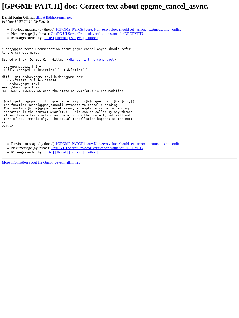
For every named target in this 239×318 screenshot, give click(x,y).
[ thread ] (61, 38)
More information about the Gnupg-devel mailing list (41, 162)
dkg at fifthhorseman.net (54, 17)
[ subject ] (76, 38)
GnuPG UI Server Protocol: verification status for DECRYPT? (97, 34)
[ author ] (91, 38)
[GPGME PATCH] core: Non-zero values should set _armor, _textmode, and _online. (119, 29)
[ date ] (49, 38)
